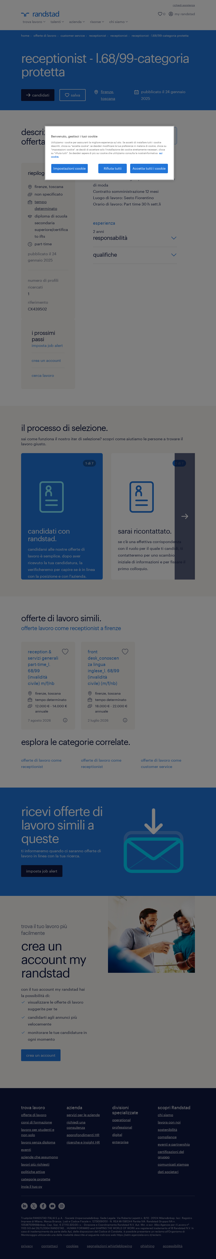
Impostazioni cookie (69, 168)
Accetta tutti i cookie (149, 168)
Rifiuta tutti (113, 168)
